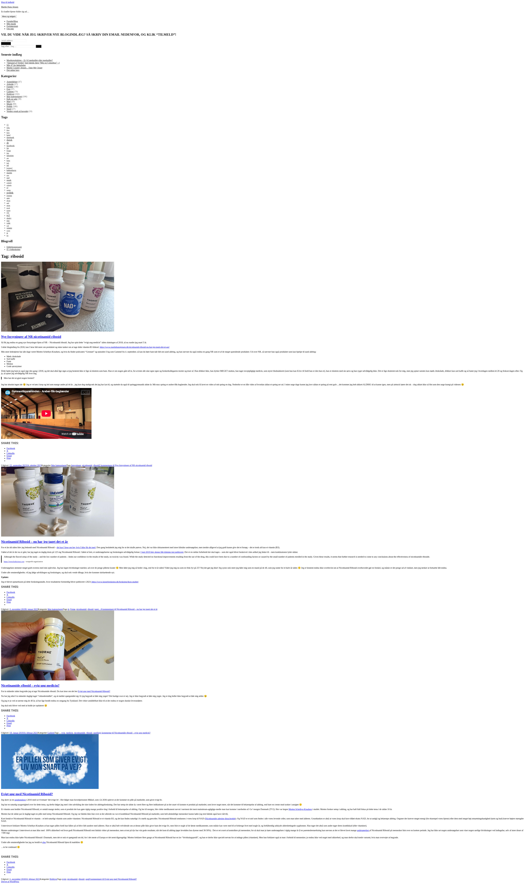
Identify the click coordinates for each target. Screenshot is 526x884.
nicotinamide (79, 733)
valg (8, 223)
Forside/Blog (12, 21)
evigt (64, 879)
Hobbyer (10, 94)
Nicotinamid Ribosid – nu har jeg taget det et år (34, 541)
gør (8, 158)
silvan (8, 200)
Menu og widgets (9, 16)
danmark (10, 137)
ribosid (96, 465)
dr (8, 142)
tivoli (8, 208)
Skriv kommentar (123, 733)
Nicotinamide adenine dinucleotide (220, 818)
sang (8, 198)
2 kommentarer (125, 465)
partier (9, 190)
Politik (9, 106)
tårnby (9, 218)
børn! (9, 135)
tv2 (8, 215)
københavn (11, 170)
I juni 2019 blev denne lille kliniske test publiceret (162, 552)
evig (63, 733)
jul (8, 165)
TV (8, 213)
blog (8, 130)
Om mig (10, 29)
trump (8, 210)
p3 (7, 188)
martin (9, 173)
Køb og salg (12, 99)
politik (10, 192)
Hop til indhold (7, 2)
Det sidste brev (13, 70)
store (8, 205)
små (8, 203)
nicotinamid (87, 465)
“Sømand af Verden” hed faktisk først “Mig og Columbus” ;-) (33, 63)
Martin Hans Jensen (9, 7)
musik (9, 180)
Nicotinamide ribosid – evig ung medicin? (30, 685)
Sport (9, 109)
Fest (8, 89)
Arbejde (10, 84)
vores (8, 230)
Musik (9, 104)
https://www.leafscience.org (14, 562)
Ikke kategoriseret (14, 96)
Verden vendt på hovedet (17, 111)
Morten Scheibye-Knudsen (300, 809)
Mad (9, 101)
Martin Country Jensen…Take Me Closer (24, 68)
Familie (10, 86)
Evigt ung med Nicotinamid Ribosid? (94, 691)
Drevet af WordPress (10, 881)
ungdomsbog (20, 800)
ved (8, 225)
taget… (98, 609)
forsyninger (76, 465)
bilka (8, 128)
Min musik (11, 24)
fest (8, 153)
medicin (69, 733)
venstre (9, 228)
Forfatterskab (12, 26)
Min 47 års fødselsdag (16, 65)
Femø (9, 151)
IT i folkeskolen (13, 249)
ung (95, 733)
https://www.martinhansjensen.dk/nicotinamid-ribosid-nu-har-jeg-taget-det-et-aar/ (134, 347)
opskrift (9, 183)
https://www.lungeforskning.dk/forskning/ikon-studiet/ (114, 582)
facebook (11, 145)
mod (8, 178)
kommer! (9, 168)
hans (8, 160)
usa (8, 220)
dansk (9, 140)
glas (44, 842)
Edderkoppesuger (14, 247)
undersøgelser (363, 830)
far (8, 148)
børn (8, 132)
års (7, 235)
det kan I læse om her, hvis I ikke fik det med (76, 547)
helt (8, 163)
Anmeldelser (12, 82)
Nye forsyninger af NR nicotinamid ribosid (31, 336)
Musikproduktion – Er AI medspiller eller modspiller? (30, 60)
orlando (9, 185)
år (7, 233)
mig (8, 175)
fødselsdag (10, 156)
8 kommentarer (129, 609)
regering (9, 196)
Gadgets (10, 91)
